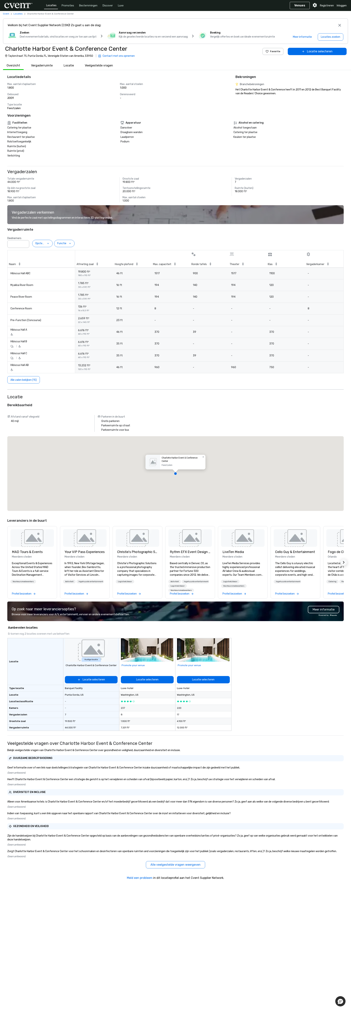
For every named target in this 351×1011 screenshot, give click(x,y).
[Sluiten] (339, 25)
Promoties (68, 5)
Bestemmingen (88, 5)
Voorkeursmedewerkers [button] (23, 581)
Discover (108, 5)
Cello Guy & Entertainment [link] (295, 552)
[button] (25, 243)
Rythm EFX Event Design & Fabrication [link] (190, 552)
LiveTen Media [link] (233, 552)
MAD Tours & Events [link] (27, 552)
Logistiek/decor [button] (125, 581)
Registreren (327, 5)
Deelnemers (14, 238)
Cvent (6, 13)
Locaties (51, 5)
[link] (32, 538)
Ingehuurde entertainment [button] (91, 581)
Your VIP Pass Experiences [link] (85, 552)
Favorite (275, 51)
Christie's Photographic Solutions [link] (137, 552)
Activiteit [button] (69, 581)
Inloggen (342, 5)
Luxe (121, 5)
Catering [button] (332, 581)
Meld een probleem (139, 878)
